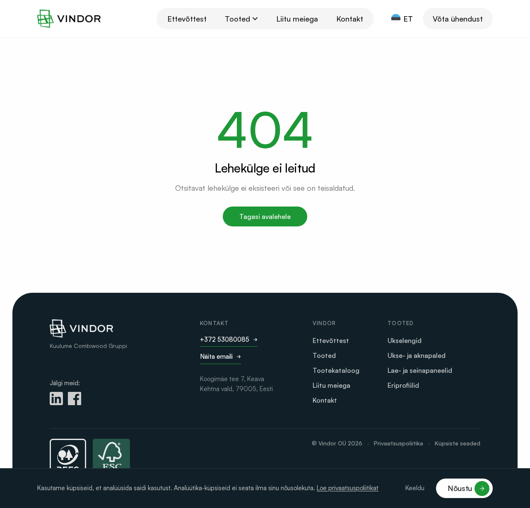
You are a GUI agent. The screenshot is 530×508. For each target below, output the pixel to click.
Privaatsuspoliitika (398, 443)
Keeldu (414, 488)
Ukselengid (405, 340)
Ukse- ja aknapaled (417, 355)
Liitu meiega (297, 18)
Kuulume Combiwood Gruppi (88, 345)
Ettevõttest (187, 18)
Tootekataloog (336, 370)
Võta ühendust (458, 18)
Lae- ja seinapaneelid (420, 370)
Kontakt (349, 18)
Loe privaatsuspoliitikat (347, 488)
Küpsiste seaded (457, 443)
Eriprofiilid (403, 385)
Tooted (237, 18)
